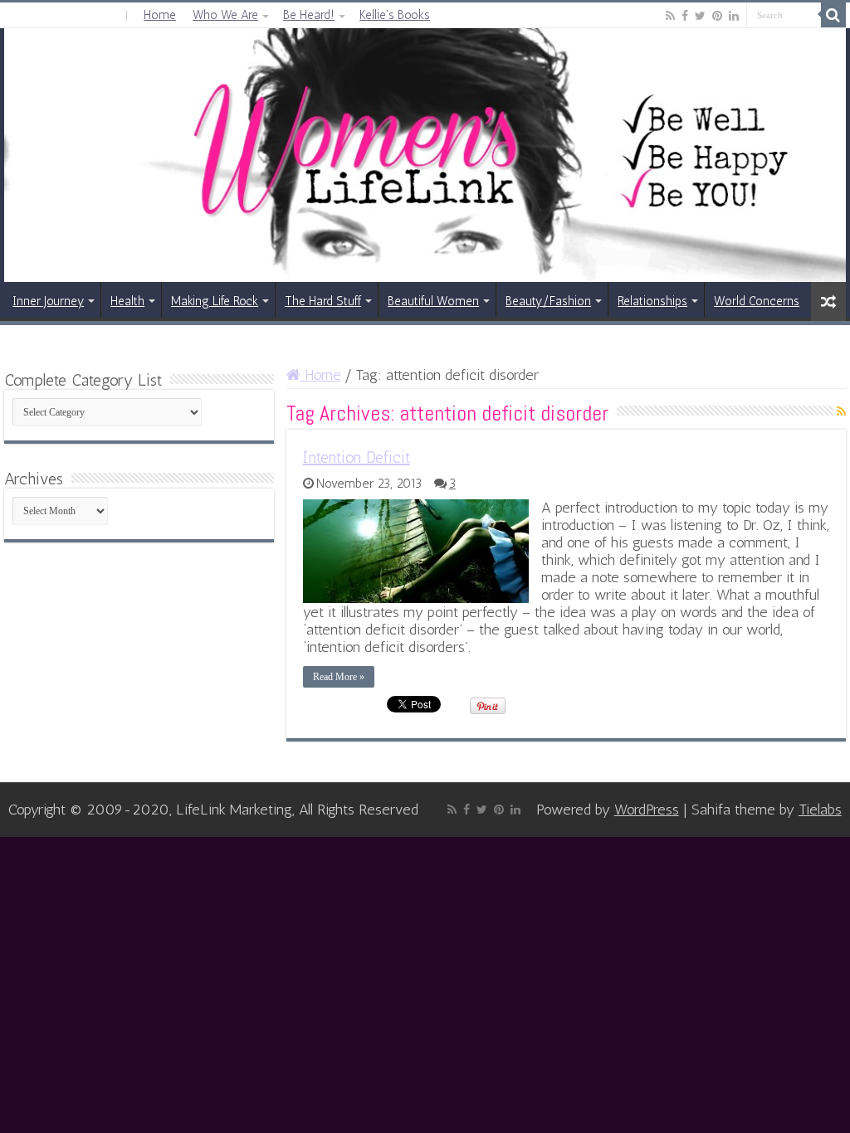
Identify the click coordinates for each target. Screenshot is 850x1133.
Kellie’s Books (394, 14)
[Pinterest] (717, 16)
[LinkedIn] (733, 16)
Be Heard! (309, 14)
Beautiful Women (433, 301)
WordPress (646, 809)
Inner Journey (48, 301)
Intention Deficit (356, 457)
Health (127, 301)
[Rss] (670, 16)
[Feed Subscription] (841, 412)
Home (160, 14)
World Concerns (756, 301)
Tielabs (820, 809)
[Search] (833, 14)
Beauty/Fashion (548, 301)
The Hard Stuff (323, 301)
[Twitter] (700, 16)
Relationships (652, 301)
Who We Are (225, 14)
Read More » (338, 677)
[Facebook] (685, 16)
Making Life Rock (214, 301)
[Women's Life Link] (425, 155)
